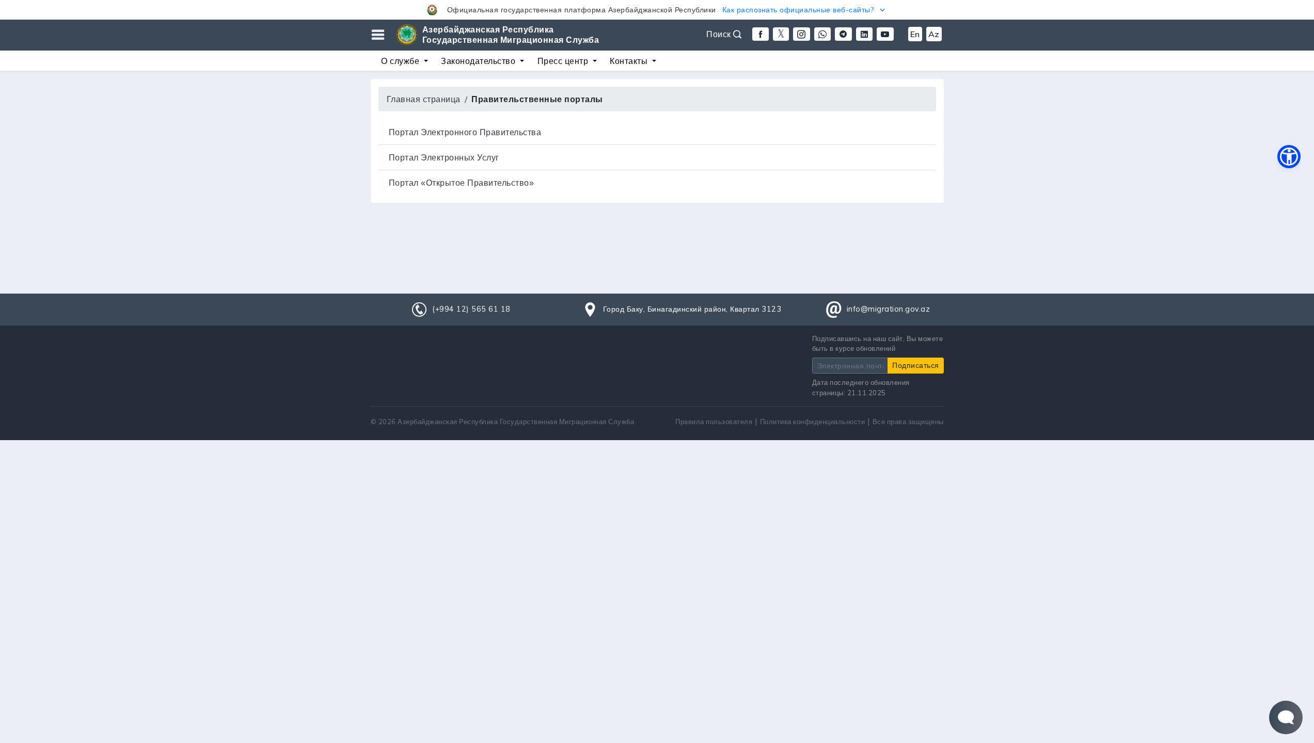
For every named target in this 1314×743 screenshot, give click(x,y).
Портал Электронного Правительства (465, 132)
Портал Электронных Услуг (444, 157)
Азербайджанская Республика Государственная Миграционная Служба (510, 34)
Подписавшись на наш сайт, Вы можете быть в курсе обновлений (877, 343)
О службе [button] (401, 61)
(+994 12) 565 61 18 (471, 309)
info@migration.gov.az (888, 309)
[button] (657, 10)
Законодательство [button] (479, 61)
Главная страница (424, 99)
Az (934, 34)
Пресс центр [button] (564, 61)
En (915, 34)
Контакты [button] (630, 61)
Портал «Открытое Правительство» (461, 182)
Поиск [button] (719, 34)
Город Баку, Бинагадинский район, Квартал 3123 (692, 309)
